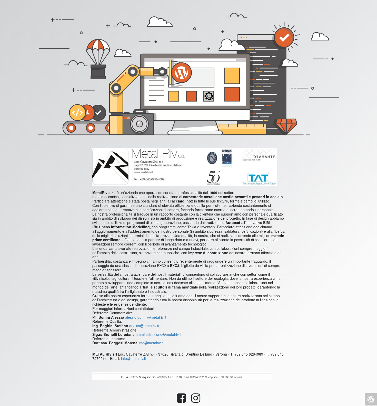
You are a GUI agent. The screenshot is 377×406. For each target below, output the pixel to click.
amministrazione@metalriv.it (158, 334)
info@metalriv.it (150, 342)
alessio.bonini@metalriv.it (145, 317)
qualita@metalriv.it (144, 325)
